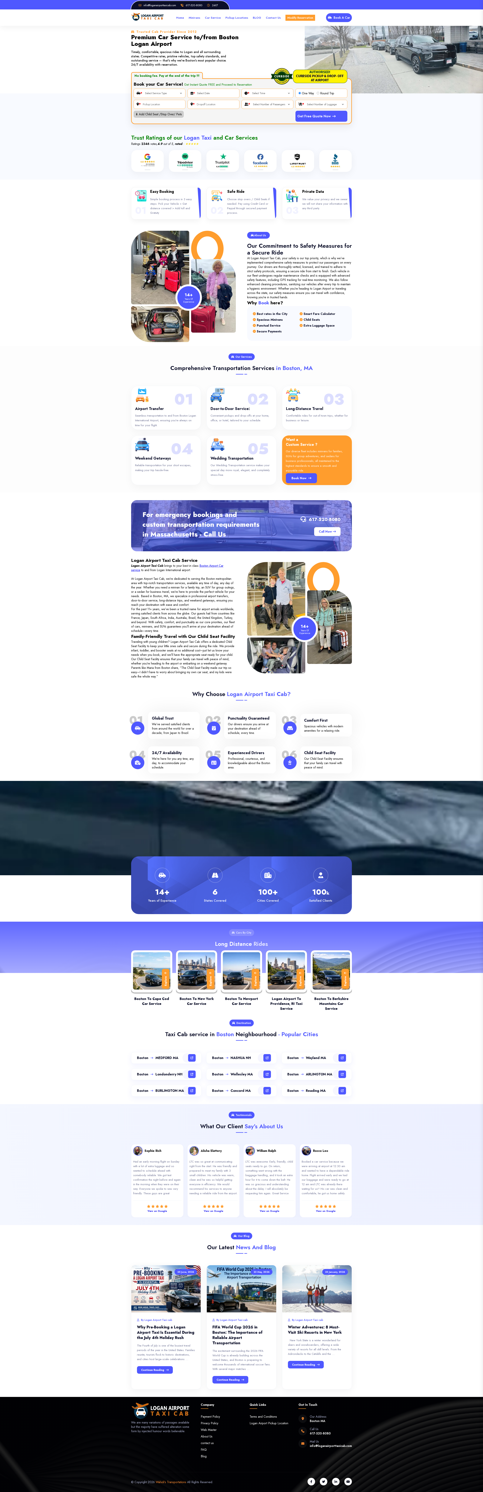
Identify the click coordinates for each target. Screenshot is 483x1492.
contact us (207, 1443)
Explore (166, 981)
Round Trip (327, 93)
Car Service (213, 18)
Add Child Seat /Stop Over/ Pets (158, 114)
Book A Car (342, 17)
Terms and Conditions (263, 1416)
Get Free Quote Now (314, 116)
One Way (308, 93)
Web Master (209, 1430)
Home (180, 18)
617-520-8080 (325, 519)
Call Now (326, 531)
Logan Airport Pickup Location (269, 1423)
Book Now (298, 478)
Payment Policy (210, 1416)
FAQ (204, 1449)
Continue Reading (152, 1370)
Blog (204, 1456)
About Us (206, 1436)
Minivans (194, 18)
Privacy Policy (209, 1423)
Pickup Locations (236, 18)
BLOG (257, 18)
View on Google (157, 1211)
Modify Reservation (300, 18)
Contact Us (273, 18)
